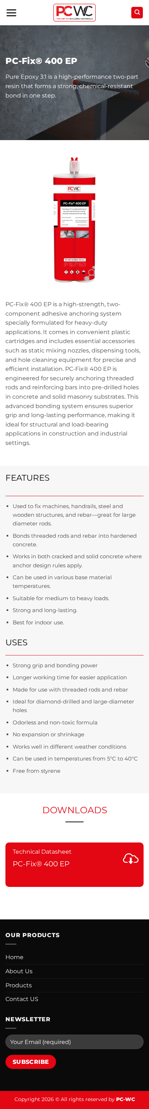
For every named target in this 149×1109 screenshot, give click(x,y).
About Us (19, 971)
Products (18, 985)
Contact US (21, 999)
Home (14, 957)
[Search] (137, 13)
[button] (11, 12)
